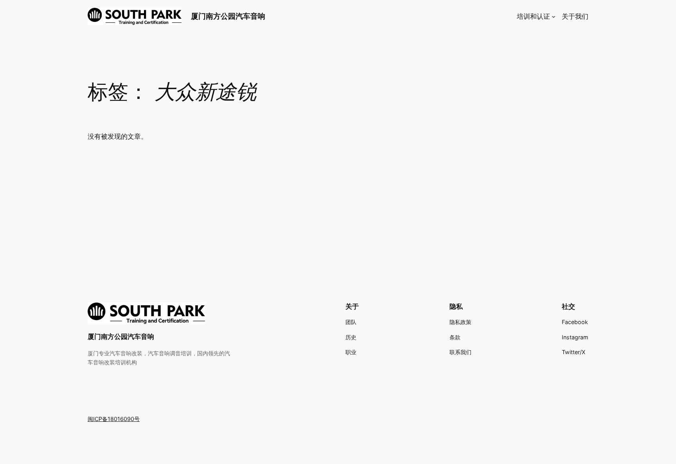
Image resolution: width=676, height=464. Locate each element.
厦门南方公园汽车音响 (228, 16)
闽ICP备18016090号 (114, 419)
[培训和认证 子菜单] (554, 16)
